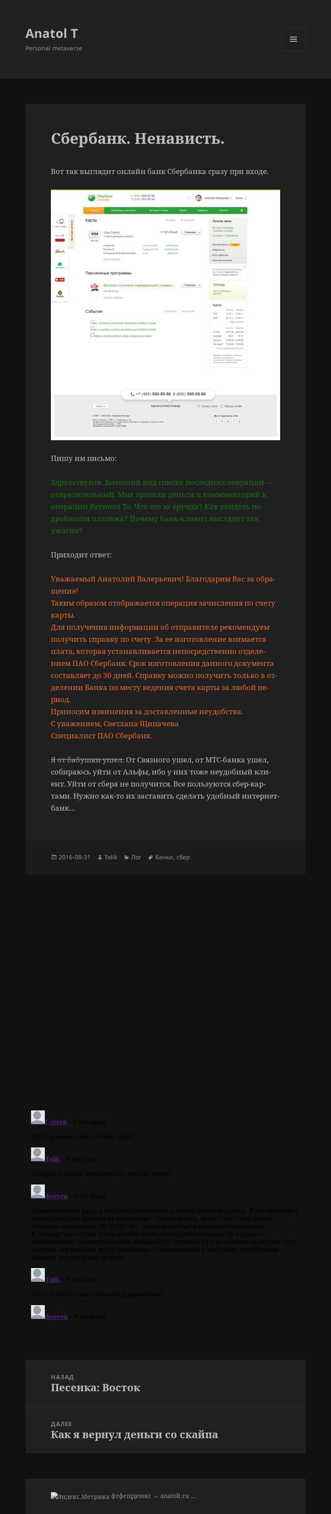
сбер (183, 857)
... (193, 1496)
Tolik (110, 857)
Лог (136, 857)
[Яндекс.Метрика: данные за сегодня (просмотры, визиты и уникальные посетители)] (80, 1496)
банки (164, 857)
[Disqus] (165, 982)
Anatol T (51, 33)
